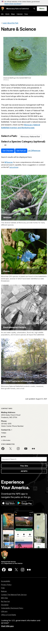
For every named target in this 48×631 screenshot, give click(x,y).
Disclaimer (5, 605)
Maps (13, 14)
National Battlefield (17, 8)
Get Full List (21, 151)
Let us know (13, 167)
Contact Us (6, 430)
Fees (26, 14)
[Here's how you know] (24, 3)
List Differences (34, 150)
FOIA (3, 588)
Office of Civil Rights (8, 615)
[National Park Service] (2, 9)
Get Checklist (8, 151)
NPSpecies (9, 162)
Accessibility (5, 581)
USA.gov (4, 611)
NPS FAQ (4, 598)
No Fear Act (5, 601)
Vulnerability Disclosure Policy (12, 608)
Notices (4, 591)
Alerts (7, 14)
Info (2, 14)
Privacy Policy (6, 585)
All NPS (24, 471)
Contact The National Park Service (14, 595)
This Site (24, 466)
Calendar (20, 14)
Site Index (6, 440)
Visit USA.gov (7, 626)
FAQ (4, 436)
